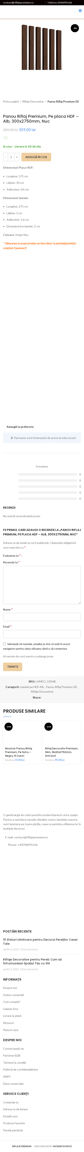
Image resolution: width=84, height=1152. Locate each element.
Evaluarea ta (12, 555)
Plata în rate (10, 1030)
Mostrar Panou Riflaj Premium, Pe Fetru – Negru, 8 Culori (18, 752)
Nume (8, 609)
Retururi (8, 1023)
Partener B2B (11, 1055)
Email (7, 626)
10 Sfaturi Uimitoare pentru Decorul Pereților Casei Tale (40, 942)
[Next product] (79, 108)
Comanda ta (10, 1102)
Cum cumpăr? (11, 1001)
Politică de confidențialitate (20, 1069)
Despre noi (10, 987)
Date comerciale (13, 1083)
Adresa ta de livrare (15, 1109)
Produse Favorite (14, 1123)
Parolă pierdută (13, 1130)
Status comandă (13, 995)
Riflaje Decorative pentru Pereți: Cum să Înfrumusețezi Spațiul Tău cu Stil (32, 961)
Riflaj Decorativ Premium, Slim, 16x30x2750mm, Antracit (61, 752)
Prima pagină (11, 101)
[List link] (42, 845)
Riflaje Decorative (33, 101)
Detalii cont (10, 1116)
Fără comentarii (29, 949)
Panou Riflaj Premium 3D (63, 101)
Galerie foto (10, 1009)
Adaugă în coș (36, 157)
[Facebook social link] (44, 697)
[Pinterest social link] (49, 697)
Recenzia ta (11, 562)
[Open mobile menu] (70, 12)
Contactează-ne (13, 1048)
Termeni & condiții (14, 1062)
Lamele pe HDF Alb (32, 687)
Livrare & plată (12, 1015)
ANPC (7, 1076)
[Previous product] (71, 108)
